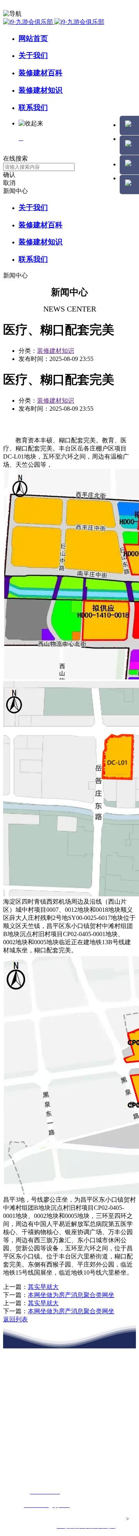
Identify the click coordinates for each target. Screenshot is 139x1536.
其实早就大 (43, 1287)
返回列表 (15, 1319)
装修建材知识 (41, 90)
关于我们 (33, 55)
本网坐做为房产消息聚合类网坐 (71, 1295)
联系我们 (33, 107)
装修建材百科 (41, 73)
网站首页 (33, 38)
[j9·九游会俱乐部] (53, 22)
